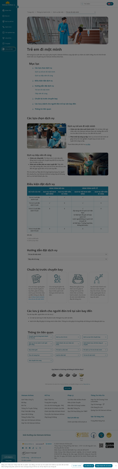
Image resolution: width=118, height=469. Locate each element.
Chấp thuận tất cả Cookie (103, 465)
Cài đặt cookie (77, 465)
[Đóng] (116, 465)
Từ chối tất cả (88, 465)
